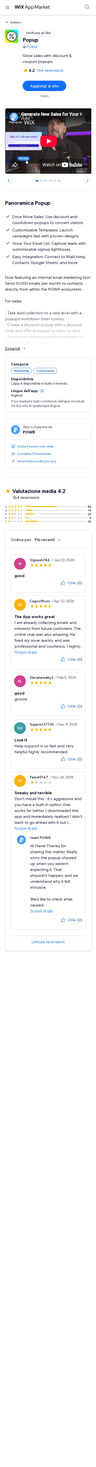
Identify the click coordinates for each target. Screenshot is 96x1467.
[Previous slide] (8, 180)
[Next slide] (87, 180)
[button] (42, 391)
